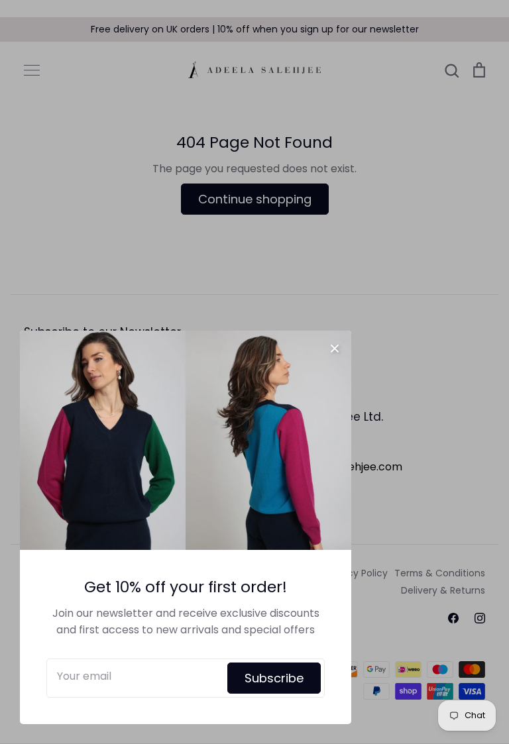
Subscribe (274, 678)
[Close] (334, 347)
